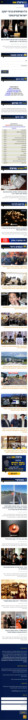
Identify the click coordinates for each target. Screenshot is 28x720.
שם (26, 60)
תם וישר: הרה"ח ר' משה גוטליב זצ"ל (16, 540)
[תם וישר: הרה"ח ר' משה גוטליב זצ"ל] (14, 529)
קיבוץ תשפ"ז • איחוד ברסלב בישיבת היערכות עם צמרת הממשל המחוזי (16, 633)
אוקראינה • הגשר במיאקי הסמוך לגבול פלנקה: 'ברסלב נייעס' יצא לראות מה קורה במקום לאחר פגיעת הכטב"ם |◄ (14, 509)
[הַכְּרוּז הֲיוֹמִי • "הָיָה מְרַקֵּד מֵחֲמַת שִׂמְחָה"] (14, 590)
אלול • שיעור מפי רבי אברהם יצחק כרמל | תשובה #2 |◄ (15, 569)
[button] (26, 5)
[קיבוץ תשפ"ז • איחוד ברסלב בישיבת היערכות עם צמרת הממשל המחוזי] (14, 621)
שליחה (4, 72)
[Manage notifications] (24, 716)
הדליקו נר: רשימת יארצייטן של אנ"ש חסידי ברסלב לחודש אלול (14, 230)
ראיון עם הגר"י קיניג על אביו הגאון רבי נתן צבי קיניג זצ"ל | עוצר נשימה (14, 41)
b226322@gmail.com (16, 692)
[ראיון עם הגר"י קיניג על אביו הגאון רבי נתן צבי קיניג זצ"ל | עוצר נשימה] (14, 29)
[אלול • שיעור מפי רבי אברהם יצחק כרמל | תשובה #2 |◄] (14, 558)
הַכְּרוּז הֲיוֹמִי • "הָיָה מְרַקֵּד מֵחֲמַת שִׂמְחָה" (15, 602)
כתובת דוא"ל (24, 65)
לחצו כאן (10, 658)
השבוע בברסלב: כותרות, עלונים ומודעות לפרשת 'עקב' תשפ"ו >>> (15, 194)
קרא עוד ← (25, 49)
